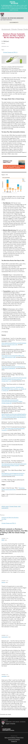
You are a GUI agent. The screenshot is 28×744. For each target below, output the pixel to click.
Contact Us (14, 741)
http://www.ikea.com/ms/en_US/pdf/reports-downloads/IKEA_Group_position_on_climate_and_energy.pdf (14, 389)
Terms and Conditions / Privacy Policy (14, 737)
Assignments (14, 22)
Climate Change (13, 506)
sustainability (5, 508)
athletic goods (5, 506)
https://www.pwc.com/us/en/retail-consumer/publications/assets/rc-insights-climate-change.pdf (12, 401)
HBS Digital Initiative (7, 5)
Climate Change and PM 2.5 (10, 52)
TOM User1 (6, 41)
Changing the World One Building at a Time (10, 518)
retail (19, 506)
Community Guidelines (14, 739)
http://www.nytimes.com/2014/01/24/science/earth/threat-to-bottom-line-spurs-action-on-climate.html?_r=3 (14, 379)
